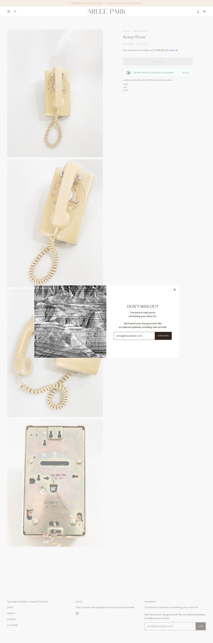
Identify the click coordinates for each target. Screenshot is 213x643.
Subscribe (163, 335)
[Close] (174, 289)
